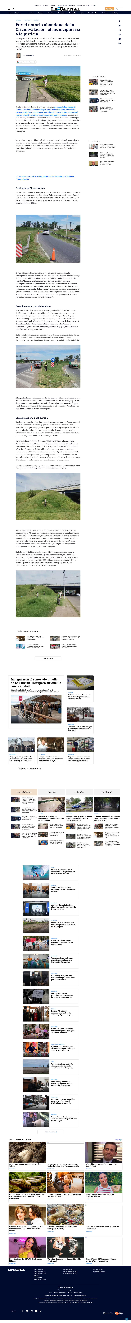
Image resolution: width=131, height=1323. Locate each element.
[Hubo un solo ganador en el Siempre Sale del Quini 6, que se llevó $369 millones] (51, 1049)
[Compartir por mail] (119, 43)
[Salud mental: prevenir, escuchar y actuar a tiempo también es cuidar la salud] (102, 146)
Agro (82, 13)
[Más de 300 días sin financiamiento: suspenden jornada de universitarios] (51, 996)
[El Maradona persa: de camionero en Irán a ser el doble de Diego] (102, 100)
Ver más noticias (50, 1132)
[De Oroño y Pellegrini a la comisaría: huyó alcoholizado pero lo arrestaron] (51, 978)
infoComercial (38, 1277)
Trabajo (53, 5)
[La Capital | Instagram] (31, 1311)
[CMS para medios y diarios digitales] (107, 1313)
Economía (61, 13)
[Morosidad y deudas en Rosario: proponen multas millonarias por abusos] (51, 1084)
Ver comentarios (48, 658)
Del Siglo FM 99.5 (98, 1269)
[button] (9, 9)
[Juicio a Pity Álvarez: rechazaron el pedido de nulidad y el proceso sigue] (51, 1014)
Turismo (93, 5)
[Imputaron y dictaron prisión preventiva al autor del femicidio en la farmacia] (51, 1102)
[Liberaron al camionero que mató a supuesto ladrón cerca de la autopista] (51, 925)
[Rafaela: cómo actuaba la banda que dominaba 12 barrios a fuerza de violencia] (79, 810)
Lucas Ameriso (29, 55)
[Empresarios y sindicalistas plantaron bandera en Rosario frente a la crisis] (51, 908)
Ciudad (31, 13)
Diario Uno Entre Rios (40, 1273)
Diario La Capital (38, 1269)
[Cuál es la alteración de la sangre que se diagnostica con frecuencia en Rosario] (31, 646)
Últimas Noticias (14, 13)
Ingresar (118, 9)
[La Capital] (65, 9)
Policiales (72, 13)
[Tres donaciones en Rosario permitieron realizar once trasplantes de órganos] (51, 961)
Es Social (115, 13)
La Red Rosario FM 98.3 (70, 1271)
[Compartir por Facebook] (119, 21)
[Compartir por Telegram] (119, 34)
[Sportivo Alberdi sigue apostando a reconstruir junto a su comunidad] (51, 810)
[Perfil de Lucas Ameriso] (18, 55)
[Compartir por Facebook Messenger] (119, 39)
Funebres (72, 5)
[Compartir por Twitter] (119, 25)
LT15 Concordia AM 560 (70, 1273)
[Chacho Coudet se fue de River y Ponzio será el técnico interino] (51, 834)
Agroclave (36, 1275)
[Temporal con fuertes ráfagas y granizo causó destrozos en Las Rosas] (80, 720)
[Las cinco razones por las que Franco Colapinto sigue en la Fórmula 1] (51, 842)
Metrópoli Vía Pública (40, 1279)
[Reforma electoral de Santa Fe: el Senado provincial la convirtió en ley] (80, 688)
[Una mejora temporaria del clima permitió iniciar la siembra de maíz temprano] (51, 1067)
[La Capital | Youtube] (36, 1311)
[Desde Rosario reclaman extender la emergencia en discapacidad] (65, 646)
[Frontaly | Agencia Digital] (117, 1313)
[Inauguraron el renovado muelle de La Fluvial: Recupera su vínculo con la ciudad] (107, 826)
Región (40, 13)
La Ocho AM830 (67, 1269)
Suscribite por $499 (109, 9)
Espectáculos (92, 13)
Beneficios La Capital (83, 5)
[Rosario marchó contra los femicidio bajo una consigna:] (51, 1031)
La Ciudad (27, 20)
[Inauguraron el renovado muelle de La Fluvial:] (36, 704)
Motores (45, 5)
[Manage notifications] (126, 1319)
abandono (36, 20)
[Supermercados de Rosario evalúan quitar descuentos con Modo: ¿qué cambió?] (102, 109)
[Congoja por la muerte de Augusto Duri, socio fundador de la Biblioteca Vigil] (31, 638)
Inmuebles (38, 5)
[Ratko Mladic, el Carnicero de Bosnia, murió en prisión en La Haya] (102, 163)
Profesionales (62, 5)
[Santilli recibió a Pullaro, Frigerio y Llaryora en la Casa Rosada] (51, 890)
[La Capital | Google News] (40, 1311)
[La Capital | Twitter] (27, 1311)
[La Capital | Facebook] (23, 1311)
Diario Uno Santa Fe (39, 1271)
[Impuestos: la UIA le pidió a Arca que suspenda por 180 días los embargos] (51, 1119)
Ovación (50, 13)
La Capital (18, 20)
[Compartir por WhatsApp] (119, 30)
